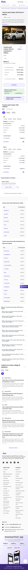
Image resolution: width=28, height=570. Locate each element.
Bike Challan (18, 517)
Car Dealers (5, 493)
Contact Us (5, 469)
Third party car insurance (18, 499)
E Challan (17, 474)
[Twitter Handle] (11, 462)
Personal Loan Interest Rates (6, 502)
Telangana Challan (6, 476)
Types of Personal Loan (19, 503)
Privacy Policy (16, 568)
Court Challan (6, 513)
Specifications (22, 5)
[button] (23, 141)
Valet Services (6, 480)
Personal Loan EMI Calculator (19, 488)
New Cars (7, 8)
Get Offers (14, 85)
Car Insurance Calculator (18, 493)
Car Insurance (18, 471)
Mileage (14, 5)
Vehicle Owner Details (20, 490)
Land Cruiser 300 (5, 5)
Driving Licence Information (6, 483)
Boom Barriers (6, 495)
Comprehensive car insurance (7, 498)
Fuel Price (18, 480)
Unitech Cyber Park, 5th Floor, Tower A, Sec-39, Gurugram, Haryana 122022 (14, 530)
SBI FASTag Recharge (7, 474)
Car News (5, 488)
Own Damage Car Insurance (6, 508)
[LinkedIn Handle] (14, 462)
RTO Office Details (19, 482)
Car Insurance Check (20, 496)
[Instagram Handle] (3, 462)
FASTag (17, 476)
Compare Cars (6, 490)
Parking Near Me (19, 478)
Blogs (4, 471)
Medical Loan (6, 504)
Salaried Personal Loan (19, 515)
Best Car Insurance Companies (19, 511)
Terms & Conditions (8, 568)
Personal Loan (18, 484)
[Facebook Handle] (7, 462)
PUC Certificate (6, 510)
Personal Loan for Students (19, 507)
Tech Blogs (5, 478)
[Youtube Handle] (18, 462)
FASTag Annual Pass (7, 486)
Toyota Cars (13, 8)
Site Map (22, 568)
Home (3, 8)
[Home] (3, 2)
